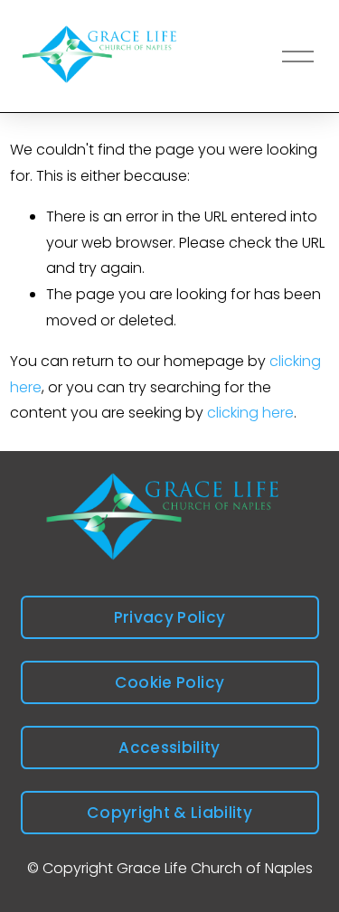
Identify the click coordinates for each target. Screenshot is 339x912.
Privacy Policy (170, 617)
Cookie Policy (169, 682)
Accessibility (169, 747)
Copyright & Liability (169, 812)
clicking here (250, 412)
